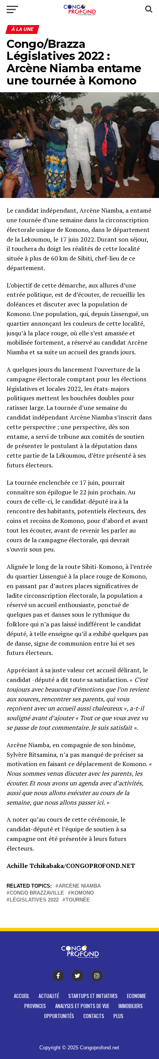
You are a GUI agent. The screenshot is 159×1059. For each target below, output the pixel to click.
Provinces (35, 1006)
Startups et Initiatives (93, 996)
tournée (78, 900)
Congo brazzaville (37, 893)
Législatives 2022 (34, 900)
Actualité (49, 996)
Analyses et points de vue (82, 1006)
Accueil (21, 996)
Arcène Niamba (80, 886)
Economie (136, 996)
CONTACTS (93, 1016)
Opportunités (59, 1016)
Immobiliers (130, 1006)
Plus (118, 1016)
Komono (82, 893)
